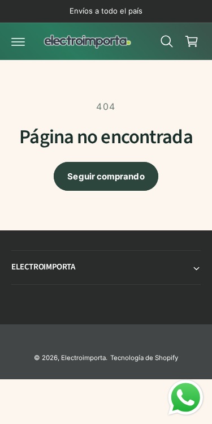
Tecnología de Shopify (144, 358)
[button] (18, 41)
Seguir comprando (105, 176)
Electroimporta (83, 358)
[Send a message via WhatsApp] (185, 397)
